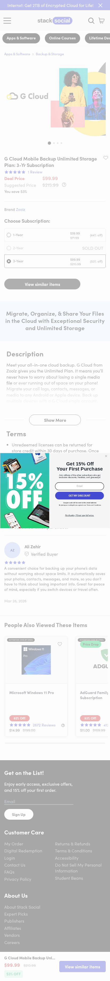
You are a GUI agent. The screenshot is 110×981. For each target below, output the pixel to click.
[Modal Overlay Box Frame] (55, 490)
